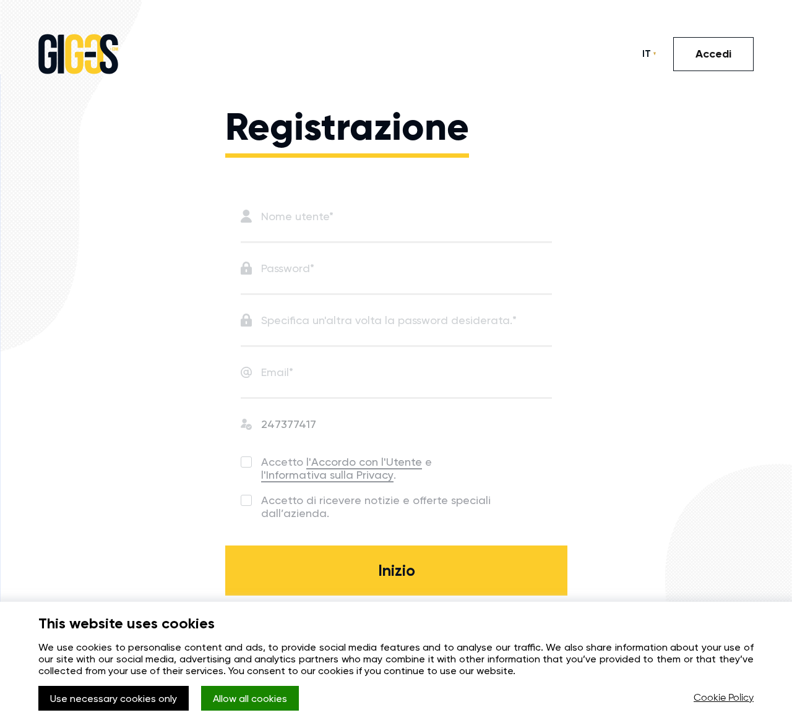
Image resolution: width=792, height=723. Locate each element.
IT (646, 53)
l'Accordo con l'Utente (364, 461)
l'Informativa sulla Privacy (327, 474)
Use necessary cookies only (113, 698)
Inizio (396, 570)
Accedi (713, 54)
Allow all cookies (250, 698)
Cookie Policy (724, 698)
